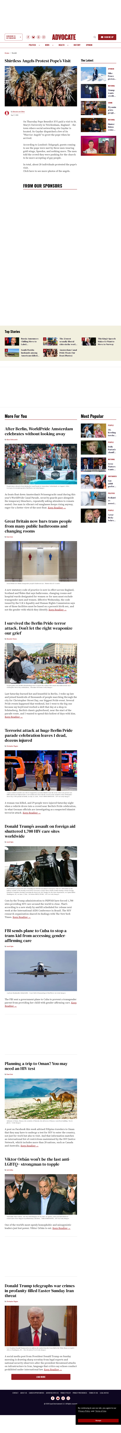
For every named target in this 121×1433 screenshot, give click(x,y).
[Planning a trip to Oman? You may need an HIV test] (41, 1098)
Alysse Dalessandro (12, 439)
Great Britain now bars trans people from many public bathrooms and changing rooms (38, 526)
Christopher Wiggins (12, 746)
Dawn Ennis (10, 537)
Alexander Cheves (12, 639)
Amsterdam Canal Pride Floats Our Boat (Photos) (68, 352)
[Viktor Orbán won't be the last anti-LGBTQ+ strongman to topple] (41, 1194)
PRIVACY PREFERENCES (80, 1393)
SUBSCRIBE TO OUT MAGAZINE (11, 37)
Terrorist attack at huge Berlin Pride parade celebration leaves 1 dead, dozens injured (39, 735)
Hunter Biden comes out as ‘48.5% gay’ (111, 131)
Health (61, 45)
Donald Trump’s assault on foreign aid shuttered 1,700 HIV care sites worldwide (40, 831)
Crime (110, 103)
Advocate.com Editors (19, 112)
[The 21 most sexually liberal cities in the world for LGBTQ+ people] (50, 341)
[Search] (94, 37)
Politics (32, 45)
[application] (98, 146)
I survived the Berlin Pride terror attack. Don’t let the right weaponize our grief (38, 628)
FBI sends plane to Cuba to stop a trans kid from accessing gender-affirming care (36, 935)
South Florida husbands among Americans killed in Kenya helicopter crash (29, 355)
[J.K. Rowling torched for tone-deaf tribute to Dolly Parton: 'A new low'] (93, 430)
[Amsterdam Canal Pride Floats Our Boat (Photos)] (50, 352)
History (77, 45)
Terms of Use (100, 1411)
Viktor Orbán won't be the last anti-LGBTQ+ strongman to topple (37, 1161)
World (14, 53)
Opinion (89, 45)
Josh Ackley (10, 1170)
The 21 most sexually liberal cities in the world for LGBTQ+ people (68, 344)
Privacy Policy (84, 1411)
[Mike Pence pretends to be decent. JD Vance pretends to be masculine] (93, 74)
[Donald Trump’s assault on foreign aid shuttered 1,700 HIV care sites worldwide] (41, 866)
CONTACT (15, 1393)
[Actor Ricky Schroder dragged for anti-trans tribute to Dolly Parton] (93, 515)
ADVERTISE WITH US (52, 1393)
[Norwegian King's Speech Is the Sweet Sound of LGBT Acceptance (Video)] (89, 341)
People (111, 425)
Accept (98, 1420)
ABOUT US (23, 1393)
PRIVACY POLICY (65, 1393)
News (47, 45)
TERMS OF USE (93, 1393)
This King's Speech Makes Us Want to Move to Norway (107, 341)
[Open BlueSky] (33, 37)
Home (7, 53)
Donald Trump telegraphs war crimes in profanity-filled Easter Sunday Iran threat (40, 1290)
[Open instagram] (44, 37)
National (111, 86)
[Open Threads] (38, 37)
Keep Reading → (57, 507)
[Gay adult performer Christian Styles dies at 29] (93, 481)
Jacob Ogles (10, 842)
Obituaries (112, 476)
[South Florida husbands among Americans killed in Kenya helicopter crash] (12, 352)
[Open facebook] (28, 37)
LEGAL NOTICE (104, 1393)
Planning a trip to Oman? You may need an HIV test (36, 1066)
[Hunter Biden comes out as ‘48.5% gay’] (93, 125)
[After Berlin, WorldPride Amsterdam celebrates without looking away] (41, 464)
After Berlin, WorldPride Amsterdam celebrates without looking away (39, 431)
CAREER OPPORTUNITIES (36, 1393)
